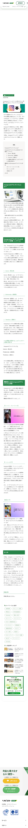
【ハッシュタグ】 (10, 168)
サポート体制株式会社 (10, 621)
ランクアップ (17, 618)
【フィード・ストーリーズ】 (13, 166)
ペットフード (16, 638)
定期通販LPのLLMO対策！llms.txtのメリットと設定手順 (19, 655)
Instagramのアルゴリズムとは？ (12, 147)
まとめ (6, 173)
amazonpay (8, 615)
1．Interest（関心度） (11, 153)
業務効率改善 (9, 628)
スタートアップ (9, 635)
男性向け (8, 611)
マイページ (8, 618)
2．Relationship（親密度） (12, 155)
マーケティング (9, 95)
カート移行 (8, 631)
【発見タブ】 (9, 171)
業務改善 (17, 625)
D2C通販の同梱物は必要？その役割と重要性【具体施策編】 (19, 666)
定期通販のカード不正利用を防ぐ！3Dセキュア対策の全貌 (19, 672)
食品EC (16, 631)
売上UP (7, 638)
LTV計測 (8, 641)
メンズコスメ (9, 625)
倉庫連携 (8, 608)
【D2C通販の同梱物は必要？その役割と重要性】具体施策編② (19, 661)
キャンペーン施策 (17, 608)
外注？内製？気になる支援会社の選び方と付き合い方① (19, 650)
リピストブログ (5, 6)
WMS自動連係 (17, 611)
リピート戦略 (19, 635)
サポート (17, 628)
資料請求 (20, 3)
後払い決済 (16, 615)
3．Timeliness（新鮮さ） (12, 157)
